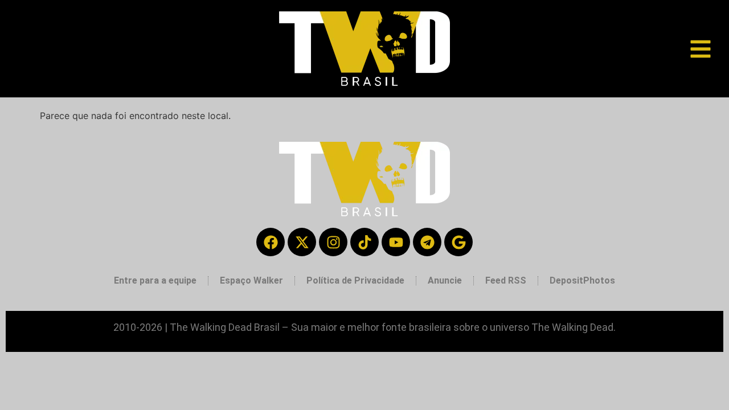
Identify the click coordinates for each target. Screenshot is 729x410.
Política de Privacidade (355, 280)
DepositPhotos (582, 280)
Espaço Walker (251, 280)
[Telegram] (427, 242)
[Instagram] (333, 242)
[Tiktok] (364, 242)
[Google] (458, 242)
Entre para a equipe (155, 280)
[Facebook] (270, 242)
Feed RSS (505, 280)
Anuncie (445, 280)
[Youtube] (396, 242)
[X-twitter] (302, 242)
